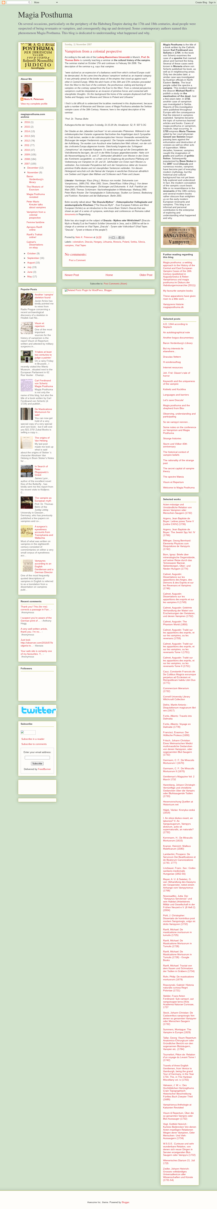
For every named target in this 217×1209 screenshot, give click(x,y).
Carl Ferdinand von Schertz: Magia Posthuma (44, 383)
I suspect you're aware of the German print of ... (36, 619)
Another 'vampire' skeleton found (44, 296)
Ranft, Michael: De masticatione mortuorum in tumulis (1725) (177, 932)
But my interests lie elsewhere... (173, 350)
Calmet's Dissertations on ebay (35, 245)
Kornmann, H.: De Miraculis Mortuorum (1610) (178, 839)
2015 (27, 126)
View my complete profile (34, 103)
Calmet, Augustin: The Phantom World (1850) (175, 623)
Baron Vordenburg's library (35, 179)
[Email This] (110, 237)
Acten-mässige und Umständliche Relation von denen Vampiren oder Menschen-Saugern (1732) (177, 508)
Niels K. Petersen (34, 99)
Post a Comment (77, 260)
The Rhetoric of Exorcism (35, 188)
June (30, 272)
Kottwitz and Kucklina (174, 389)
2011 (27, 145)
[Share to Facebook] (120, 237)
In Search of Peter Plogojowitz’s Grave (41, 470)
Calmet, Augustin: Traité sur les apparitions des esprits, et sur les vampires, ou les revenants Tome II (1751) (178, 661)
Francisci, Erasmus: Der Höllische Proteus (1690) (176, 734)
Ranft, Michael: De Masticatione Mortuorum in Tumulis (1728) (177, 943)
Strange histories (172, 438)
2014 (27, 131)
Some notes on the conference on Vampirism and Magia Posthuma (179, 430)
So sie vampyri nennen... (176, 422)
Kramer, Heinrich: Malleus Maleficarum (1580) (177, 847)
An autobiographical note (176, 332)
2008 (27, 159)
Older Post (146, 275)
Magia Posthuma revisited (36, 195)
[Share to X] (116, 237)
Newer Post (72, 275)
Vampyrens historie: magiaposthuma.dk (173, 305)
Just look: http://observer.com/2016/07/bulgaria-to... (37, 642)
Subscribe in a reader (32, 739)
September (33, 258)
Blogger (125, 1202)
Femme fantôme (35, 222)
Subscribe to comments (34, 744)
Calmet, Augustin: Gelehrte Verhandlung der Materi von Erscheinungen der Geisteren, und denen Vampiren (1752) (179, 611)
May (30, 276)
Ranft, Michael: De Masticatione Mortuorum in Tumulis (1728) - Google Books (177, 955)
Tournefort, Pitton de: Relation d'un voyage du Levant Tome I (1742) (179, 1057)
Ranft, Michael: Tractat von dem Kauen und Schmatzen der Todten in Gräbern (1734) (179, 968)
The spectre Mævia (173, 476)
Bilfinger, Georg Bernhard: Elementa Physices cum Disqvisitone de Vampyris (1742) (177, 544)
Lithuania (107, 242)
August (31, 262)
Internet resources (173, 367)
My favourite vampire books (178, 290)
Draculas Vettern (172, 356)
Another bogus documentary (178, 337)
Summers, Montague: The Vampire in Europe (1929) (177, 1031)
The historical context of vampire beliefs (176, 453)
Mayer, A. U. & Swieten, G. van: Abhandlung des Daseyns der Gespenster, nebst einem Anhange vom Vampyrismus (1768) (179, 885)
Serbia (134, 242)
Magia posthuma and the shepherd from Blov (176, 407)
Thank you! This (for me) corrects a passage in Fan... (36, 608)
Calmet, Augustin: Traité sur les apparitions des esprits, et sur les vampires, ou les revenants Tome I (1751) (178, 648)
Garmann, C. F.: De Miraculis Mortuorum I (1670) (178, 761)
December (33, 167)
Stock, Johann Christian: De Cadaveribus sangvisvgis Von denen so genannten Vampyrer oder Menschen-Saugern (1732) (179, 1018)
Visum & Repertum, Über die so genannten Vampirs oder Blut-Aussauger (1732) (178, 1116)
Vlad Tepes (80, 245)
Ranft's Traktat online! (34, 236)
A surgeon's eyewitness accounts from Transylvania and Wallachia (44, 532)
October (32, 253)
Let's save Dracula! (173, 400)
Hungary (98, 242)
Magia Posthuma (45, 14)
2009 (27, 154)
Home (109, 275)
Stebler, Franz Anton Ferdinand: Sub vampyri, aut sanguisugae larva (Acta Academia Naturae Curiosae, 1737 (178, 1002)
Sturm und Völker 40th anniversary (175, 445)
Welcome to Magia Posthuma (179, 487)
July (29, 267)
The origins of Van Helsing (42, 439)
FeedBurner (44, 769)
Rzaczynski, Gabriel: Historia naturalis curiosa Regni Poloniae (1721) (178, 988)
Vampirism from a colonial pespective (36, 215)
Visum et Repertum (173, 482)
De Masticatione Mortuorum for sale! (43, 412)
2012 (27, 140)
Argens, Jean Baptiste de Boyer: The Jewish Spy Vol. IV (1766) (179, 532)
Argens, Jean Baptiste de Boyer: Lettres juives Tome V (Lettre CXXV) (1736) (178, 521)
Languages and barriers (176, 394)
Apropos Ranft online (34, 228)
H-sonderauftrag (172, 362)
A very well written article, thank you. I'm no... (34, 630)
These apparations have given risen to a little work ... (179, 297)
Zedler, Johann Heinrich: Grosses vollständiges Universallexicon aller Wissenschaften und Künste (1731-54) (178, 1174)
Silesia (141, 242)
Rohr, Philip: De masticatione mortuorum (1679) (178, 978)
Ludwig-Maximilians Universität (113, 57)
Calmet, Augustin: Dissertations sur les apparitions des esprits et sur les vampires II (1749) (178, 598)
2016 (27, 122)
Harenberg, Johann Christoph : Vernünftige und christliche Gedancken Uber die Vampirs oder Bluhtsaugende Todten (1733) (179, 790)
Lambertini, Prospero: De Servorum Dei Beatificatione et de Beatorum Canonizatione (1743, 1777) (179, 858)
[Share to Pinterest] (123, 237)
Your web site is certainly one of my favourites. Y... (36, 652)
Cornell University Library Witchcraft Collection (176, 698)
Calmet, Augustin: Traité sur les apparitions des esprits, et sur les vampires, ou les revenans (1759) (178, 634)
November (33, 172)
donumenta (70, 214)
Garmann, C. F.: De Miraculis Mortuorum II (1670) (178, 770)
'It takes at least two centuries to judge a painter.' (43, 354)
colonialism (78, 242)
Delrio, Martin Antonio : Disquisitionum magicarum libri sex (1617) (179, 707)
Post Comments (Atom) (115, 283)
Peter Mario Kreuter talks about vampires (36, 204)
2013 (27, 136)
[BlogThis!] (113, 237)
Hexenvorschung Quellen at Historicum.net (178, 803)
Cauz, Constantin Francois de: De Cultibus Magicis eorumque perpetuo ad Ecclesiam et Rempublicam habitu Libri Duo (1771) (179, 677)
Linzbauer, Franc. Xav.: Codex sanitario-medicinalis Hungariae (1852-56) (179, 871)
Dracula (88, 242)
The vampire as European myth (43, 499)
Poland (125, 242)
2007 (27, 163)
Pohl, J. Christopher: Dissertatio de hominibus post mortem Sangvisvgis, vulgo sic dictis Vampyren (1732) (179, 919)
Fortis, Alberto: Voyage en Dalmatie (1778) (177, 725)
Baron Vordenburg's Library (178, 343)
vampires (69, 245)
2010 (27, 150)
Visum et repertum (40, 324)
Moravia (117, 242)
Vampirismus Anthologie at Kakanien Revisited (177, 1106)
